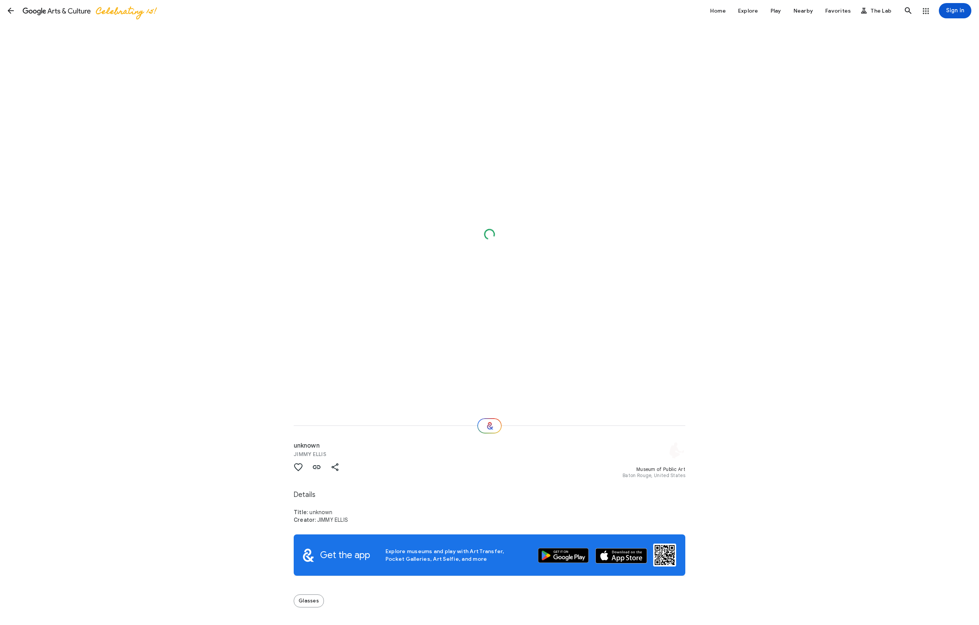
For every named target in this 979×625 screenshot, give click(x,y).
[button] (11, 11)
